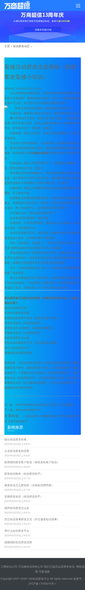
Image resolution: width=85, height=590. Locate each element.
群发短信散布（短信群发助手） (23, 323)
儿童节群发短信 (17, 421)
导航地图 (44, 571)
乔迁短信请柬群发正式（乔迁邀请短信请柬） (32, 343)
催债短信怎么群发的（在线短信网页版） (29, 328)
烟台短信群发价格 (15, 308)
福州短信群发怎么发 (16, 338)
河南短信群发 (40, 153)
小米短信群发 (31, 416)
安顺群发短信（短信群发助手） (23, 333)
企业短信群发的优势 (16, 313)
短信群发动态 (21, 46)
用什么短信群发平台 (16, 348)
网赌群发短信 (49, 416)
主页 (7, 46)
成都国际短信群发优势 (18, 353)
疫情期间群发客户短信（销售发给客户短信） (32, 318)
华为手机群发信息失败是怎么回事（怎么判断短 (44, 405)
